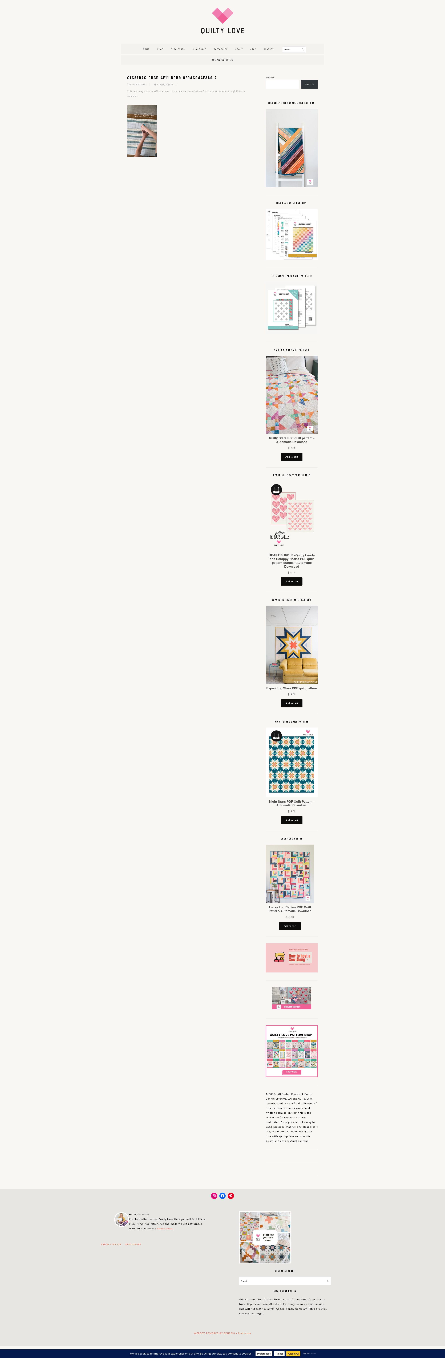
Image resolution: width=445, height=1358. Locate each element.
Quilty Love (222, 20)
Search (270, 77)
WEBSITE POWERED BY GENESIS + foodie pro (222, 1333)
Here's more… (165, 1228)
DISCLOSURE (133, 1244)
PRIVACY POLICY (111, 1244)
